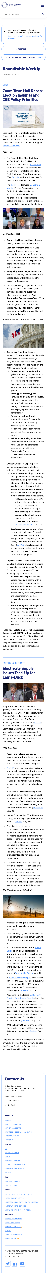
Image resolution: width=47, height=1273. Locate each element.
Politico (24, 990)
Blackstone (35, 164)
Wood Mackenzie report (20, 977)
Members (9, 1214)
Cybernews (25, 1020)
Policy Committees (12, 1223)
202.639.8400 (16, 1096)
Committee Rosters (13, 1227)
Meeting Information (13, 1219)
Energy (7, 1157)
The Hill (18, 821)
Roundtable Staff (12, 1136)
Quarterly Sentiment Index (16, 1206)
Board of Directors (13, 1124)
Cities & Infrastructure (15, 1164)
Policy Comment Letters (14, 1198)
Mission (8, 1120)
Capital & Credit (12, 1153)
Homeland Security (12, 1161)
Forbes (33, 1031)
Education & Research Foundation (18, 1132)
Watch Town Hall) (11, 145)
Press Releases (11, 1185)
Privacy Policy (12, 1256)
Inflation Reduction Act (15, 1168)
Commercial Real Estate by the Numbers (21, 1202)
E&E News (38, 807)
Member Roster (11, 1239)
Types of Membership (13, 1235)
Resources (10, 1190)
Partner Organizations (14, 1128)
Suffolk (15, 177)
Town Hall (15, 185)
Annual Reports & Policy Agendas (18, 1210)
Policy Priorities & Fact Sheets (18, 1194)
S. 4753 (20, 545)
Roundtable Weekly (24, 524)
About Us (9, 1116)
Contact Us (9, 1140)
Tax (6, 1149)
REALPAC (8, 1231)
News (7, 1177)
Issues (8, 1144)
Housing (8, 1172)
